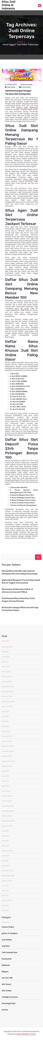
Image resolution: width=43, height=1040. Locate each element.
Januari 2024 (7, 801)
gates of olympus (10, 933)
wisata (5, 1010)
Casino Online (8, 927)
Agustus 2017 (7, 901)
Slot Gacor (6, 984)
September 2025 (8, 702)
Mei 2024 (5, 781)
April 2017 (5, 911)
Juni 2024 (5, 776)
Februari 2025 (7, 736)
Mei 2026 (5, 662)
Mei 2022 (5, 861)
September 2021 (8, 876)
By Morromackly (26, 85)
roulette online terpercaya (27, 108)
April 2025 (5, 726)
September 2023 (8, 821)
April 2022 (5, 866)
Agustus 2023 (7, 826)
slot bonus (24, 308)
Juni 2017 (5, 906)
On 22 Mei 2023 (11, 85)
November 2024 (8, 751)
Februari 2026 (7, 677)
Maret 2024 (6, 791)
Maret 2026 (6, 672)
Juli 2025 (5, 712)
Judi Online (11, 87)
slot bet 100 (7, 978)
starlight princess (10, 997)
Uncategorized (8, 1003)
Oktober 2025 (7, 697)
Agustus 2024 (7, 766)
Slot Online (7, 991)
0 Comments (26, 87)
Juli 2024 (5, 771)
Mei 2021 (5, 896)
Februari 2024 (7, 796)
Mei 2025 (5, 721)
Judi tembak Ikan (9, 952)
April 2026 (5, 667)
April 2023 (5, 846)
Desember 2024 (8, 746)
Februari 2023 (7, 851)
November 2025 (8, 692)
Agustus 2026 (7, 647)
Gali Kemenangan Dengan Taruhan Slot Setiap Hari (18, 92)
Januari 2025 (7, 741)
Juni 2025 (5, 716)
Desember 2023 (8, 806)
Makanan (6, 965)
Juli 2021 (5, 886)
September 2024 (8, 761)
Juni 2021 (5, 891)
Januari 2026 (7, 682)
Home (20, 42)
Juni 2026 (5, 657)
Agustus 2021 (7, 881)
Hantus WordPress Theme (26, 1034)
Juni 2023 (5, 836)
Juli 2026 (5, 652)
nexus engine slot (30, 179)
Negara (5, 971)
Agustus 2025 (7, 707)
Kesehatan (7, 959)
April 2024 (5, 786)
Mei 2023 (5, 841)
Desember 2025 (8, 687)
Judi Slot (6, 946)
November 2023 (8, 811)
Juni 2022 (5, 856)
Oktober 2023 (7, 816)
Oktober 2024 (7, 756)
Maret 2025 (6, 731)
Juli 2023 (5, 831)
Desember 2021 (7, 871)
